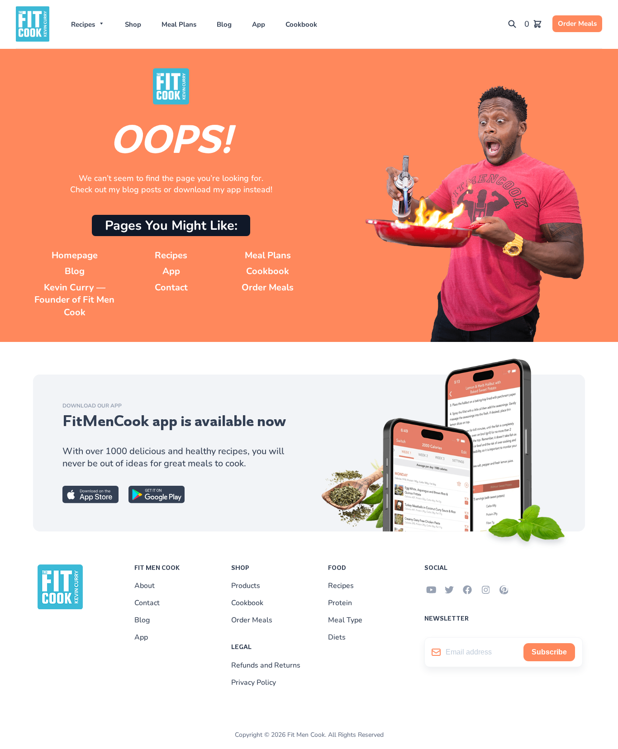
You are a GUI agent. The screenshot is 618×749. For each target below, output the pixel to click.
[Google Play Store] (156, 500)
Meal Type (345, 620)
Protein (340, 603)
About (144, 586)
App (258, 24)
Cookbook (301, 24)
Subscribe (549, 652)
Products (245, 586)
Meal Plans (179, 24)
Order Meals (577, 23)
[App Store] (90, 500)
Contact (171, 287)
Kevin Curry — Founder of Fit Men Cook (74, 299)
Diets (337, 637)
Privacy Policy (253, 682)
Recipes (83, 24)
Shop (133, 24)
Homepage (75, 255)
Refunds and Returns (265, 665)
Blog (224, 24)
